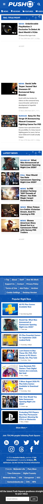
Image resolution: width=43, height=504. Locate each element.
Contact (20, 284)
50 (16, 183)
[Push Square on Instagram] (11, 449)
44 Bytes (30, 460)
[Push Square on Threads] (21, 449)
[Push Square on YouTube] (16, 443)
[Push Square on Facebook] (31, 449)
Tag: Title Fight (11, 17)
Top (7, 280)
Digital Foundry (29, 473)
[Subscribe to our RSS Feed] (6, 443)
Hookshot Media (19, 458)
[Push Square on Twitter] (26, 443)
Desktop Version (30, 292)
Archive (34, 288)
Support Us (10, 284)
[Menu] (4, 4)
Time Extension (14, 473)
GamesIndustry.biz (15, 482)
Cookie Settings (13, 292)
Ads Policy (24, 288)
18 (16, 168)
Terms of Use (11, 288)
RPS (34, 482)
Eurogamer (29, 478)
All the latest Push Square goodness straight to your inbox (21, 492)
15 (16, 230)
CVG (28, 482)
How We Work (33, 280)
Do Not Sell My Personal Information (26, 463)
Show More (21, 428)
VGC (38, 478)
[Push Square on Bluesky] (36, 443)
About (14, 280)
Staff (22, 280)
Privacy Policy (32, 284)
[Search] (39, 4)
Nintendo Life (19, 469)
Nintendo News (9, 478)
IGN (20, 478)
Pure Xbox (32, 469)
